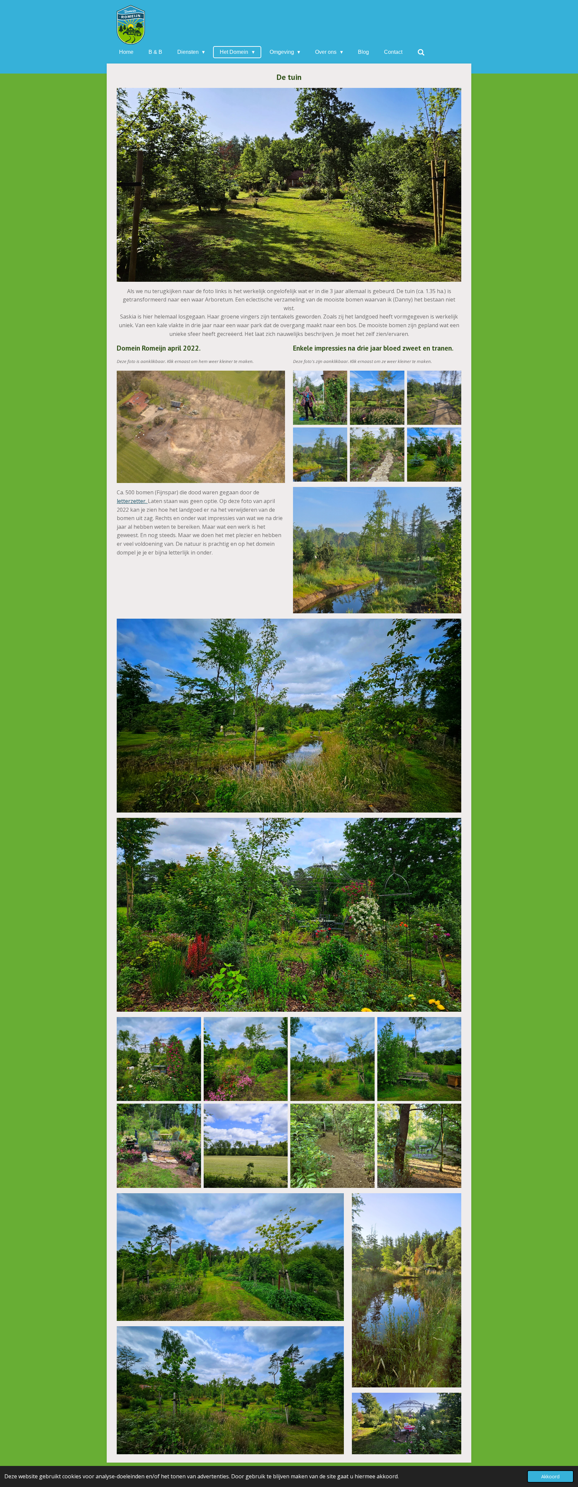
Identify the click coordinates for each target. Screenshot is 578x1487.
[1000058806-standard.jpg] (332, 1059)
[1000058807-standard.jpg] (419, 1059)
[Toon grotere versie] (201, 427)
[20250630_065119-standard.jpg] (332, 1145)
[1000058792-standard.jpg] (434, 454)
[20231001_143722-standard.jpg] (434, 397)
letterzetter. (132, 501)
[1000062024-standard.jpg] (158, 1145)
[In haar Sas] (320, 397)
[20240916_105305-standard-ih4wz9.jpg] (377, 454)
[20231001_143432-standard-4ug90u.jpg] (377, 397)
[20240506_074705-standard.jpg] (320, 454)
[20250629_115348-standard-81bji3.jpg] (245, 1145)
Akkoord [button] (550, 1476)
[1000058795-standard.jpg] (158, 1059)
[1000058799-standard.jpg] (245, 1059)
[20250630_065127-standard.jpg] (419, 1145)
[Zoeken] (421, 52)
